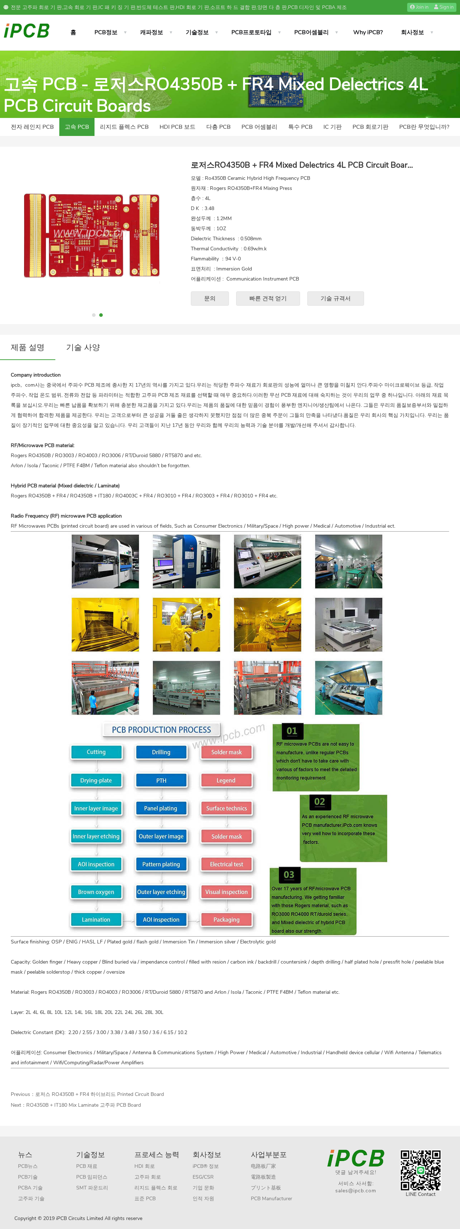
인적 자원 (203, 1198)
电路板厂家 (263, 1166)
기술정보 (197, 32)
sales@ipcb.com (355, 1190)
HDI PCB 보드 (178, 127)
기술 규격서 (336, 298)
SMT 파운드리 (92, 1187)
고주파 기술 (31, 1198)
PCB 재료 (86, 1166)
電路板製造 (263, 1177)
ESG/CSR (203, 1177)
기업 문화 (203, 1187)
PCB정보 (106, 32)
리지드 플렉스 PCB (124, 127)
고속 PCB (77, 127)
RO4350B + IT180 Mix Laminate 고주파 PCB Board (83, 1105)
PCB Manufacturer (271, 1198)
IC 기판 (332, 127)
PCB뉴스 (28, 1166)
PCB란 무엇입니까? (424, 127)
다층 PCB (218, 127)
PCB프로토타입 (251, 32)
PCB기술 (28, 1177)
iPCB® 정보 (206, 1166)
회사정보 (412, 32)
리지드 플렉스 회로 (156, 1187)
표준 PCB (145, 1198)
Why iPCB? (368, 32)
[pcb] (27, 30)
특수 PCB (300, 127)
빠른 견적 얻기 (268, 298)
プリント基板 (266, 1187)
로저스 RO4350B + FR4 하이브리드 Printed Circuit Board (99, 1094)
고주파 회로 (147, 1177)
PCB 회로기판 (370, 127)
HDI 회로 (144, 1166)
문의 (210, 298)
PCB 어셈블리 (259, 127)
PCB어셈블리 (311, 32)
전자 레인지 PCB (32, 127)
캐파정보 (151, 32)
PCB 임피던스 (91, 1177)
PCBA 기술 (30, 1187)
